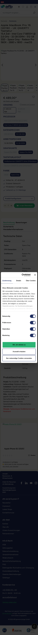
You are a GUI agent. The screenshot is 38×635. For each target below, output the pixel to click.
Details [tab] (18, 280)
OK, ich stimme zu (19, 345)
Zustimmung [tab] (6, 280)
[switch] (33, 322)
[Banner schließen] (35, 275)
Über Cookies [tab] (31, 280)
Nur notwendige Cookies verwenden (19, 358)
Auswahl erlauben (19, 351)
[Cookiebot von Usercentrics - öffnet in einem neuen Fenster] (23, 275)
